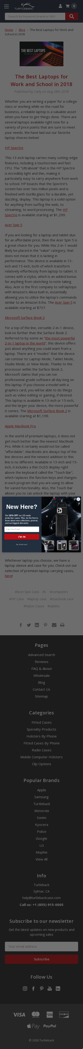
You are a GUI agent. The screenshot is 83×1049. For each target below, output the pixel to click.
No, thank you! (21, 544)
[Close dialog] (78, 499)
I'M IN (21, 536)
